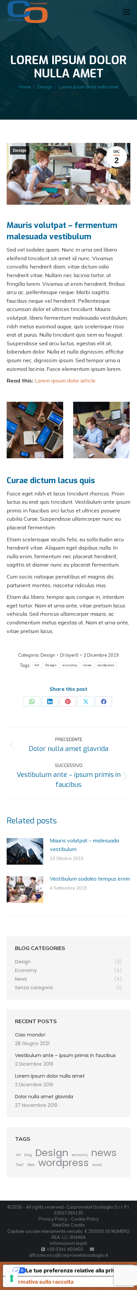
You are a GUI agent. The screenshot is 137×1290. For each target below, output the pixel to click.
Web (31, 1164)
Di (69, 655)
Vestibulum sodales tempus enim (90, 878)
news (87, 665)
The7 (20, 1164)
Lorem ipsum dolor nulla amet (50, 1076)
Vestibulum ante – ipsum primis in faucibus (65, 1055)
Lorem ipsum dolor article (65, 380)
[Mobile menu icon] (126, 12)
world (97, 1164)
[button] (22, 10)
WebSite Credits (68, 1225)
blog (28, 1154)
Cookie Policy (85, 1219)
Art (37, 665)
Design (19, 150)
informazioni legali (68, 1243)
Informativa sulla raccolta (40, 1281)
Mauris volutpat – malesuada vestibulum (84, 844)
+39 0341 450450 (65, 1249)
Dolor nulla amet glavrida (44, 1096)
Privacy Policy (53, 1219)
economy (70, 665)
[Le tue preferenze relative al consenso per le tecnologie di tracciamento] (11, 1278)
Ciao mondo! (30, 1034)
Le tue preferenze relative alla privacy (75, 1270)
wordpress (105, 665)
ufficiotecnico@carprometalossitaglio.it (68, 1255)
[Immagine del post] (25, 851)
